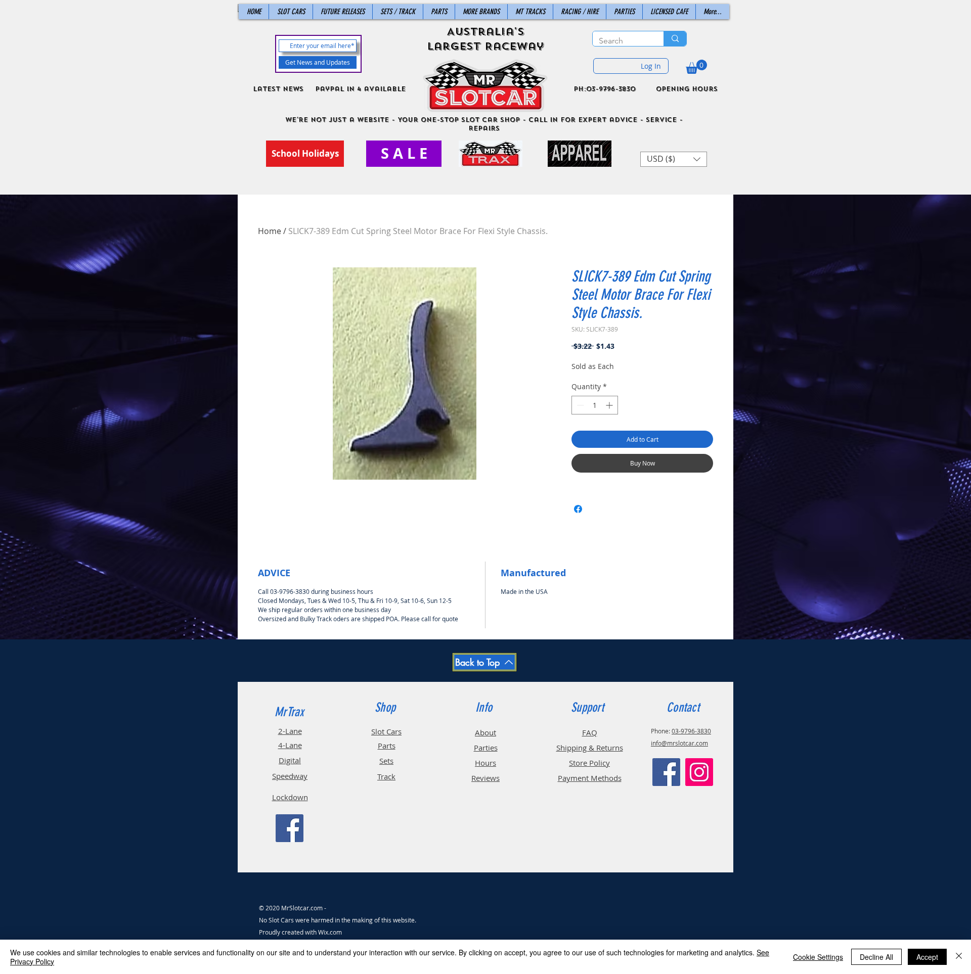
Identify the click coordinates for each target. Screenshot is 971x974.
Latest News (278, 89)
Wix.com (330, 932)
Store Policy (589, 763)
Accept (927, 957)
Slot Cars (386, 731)
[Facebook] (289, 828)
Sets (386, 761)
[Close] (959, 957)
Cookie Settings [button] (818, 957)
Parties (486, 748)
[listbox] (673, 159)
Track (386, 776)
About (485, 732)
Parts (386, 745)
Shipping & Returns (589, 748)
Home (269, 231)
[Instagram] (699, 772)
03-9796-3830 (691, 731)
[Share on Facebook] (578, 509)
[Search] (675, 38)
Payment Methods (590, 778)
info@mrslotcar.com (679, 743)
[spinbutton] (595, 405)
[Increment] (610, 405)
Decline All (876, 957)
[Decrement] (579, 405)
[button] (696, 67)
